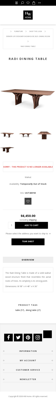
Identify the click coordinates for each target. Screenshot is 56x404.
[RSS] (47, 334)
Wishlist (28, 3)
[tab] (28, 260)
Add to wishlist (28, 201)
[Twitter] (18, 337)
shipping (32, 219)
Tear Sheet (28, 241)
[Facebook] (8, 337)
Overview (28, 259)
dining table (31, 310)
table (17, 310)
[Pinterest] (28, 337)
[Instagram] (37, 337)
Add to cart (31, 225)
